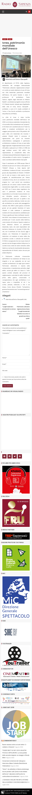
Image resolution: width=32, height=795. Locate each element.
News (10, 39)
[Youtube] (20, 456)
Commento (6, 333)
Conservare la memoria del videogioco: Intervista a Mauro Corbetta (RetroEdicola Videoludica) (14, 763)
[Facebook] (4, 456)
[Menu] (3, 11)
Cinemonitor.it (10, 741)
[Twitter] (15, 456)
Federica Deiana (7, 53)
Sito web (4, 370)
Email (4, 364)
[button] (3, 11)
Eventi (5, 39)
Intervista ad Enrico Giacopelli (14, 299)
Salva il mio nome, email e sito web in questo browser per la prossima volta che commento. (14, 379)
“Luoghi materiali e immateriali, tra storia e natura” (9, 307)
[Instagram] (10, 456)
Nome (4, 357)
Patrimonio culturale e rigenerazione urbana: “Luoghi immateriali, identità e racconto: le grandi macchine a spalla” (23, 311)
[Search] (26, 11)
